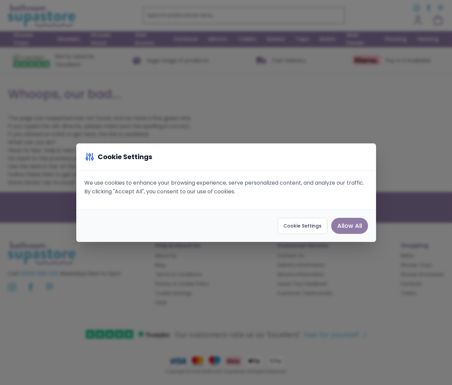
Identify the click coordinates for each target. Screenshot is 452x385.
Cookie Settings (302, 225)
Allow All (349, 225)
